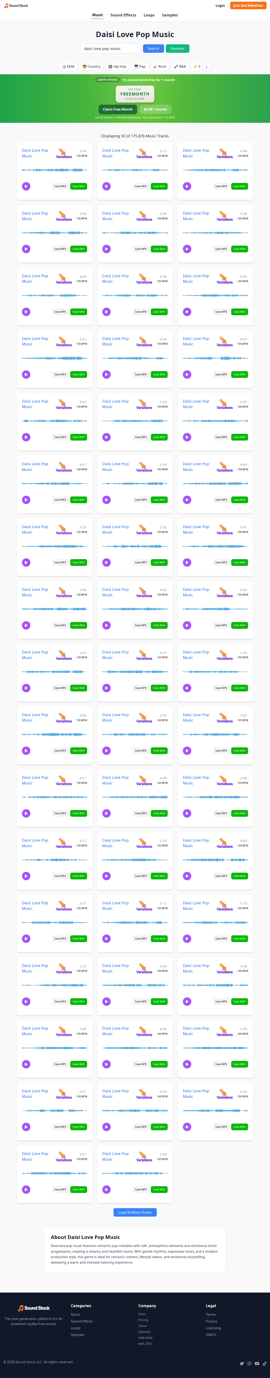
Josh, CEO (145, 1343)
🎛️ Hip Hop (117, 66)
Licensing (213, 1328)
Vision (142, 1326)
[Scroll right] (206, 67)
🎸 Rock (159, 66)
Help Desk (145, 1338)
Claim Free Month (118, 109)
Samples (170, 15)
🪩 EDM (68, 66)
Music (97, 14)
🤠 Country (91, 66)
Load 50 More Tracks (135, 1212)
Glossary (144, 1332)
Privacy (211, 1321)
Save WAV (79, 186)
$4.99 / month (155, 109)
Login (220, 5)
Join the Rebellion (248, 5)
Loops (149, 15)
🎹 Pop (140, 66)
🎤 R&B (180, 66)
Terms (211, 1314)
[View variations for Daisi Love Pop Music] (63, 153)
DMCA (211, 1334)
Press (142, 1314)
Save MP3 (60, 186)
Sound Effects (123, 15)
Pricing (143, 1320)
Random (177, 48)
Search (153, 48)
